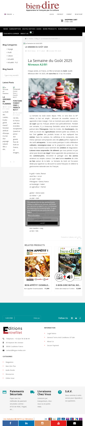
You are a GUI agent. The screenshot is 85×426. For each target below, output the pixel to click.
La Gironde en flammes (6, 100)
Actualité (11, 59)
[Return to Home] (26, 38)
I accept (42, 223)
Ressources (9, 374)
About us (50, 341)
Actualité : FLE (13, 62)
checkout (60, 14)
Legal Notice (51, 333)
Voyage (10, 49)
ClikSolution (29, 419)
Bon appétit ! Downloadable (40, 285)
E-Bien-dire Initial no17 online (65, 289)
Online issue (9, 378)
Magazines (9, 362)
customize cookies (42, 219)
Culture (10, 56)
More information (34, 215)
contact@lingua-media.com (16, 350)
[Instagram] (72, 318)
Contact (69, 14)
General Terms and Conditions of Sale (61, 337)
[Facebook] (80, 318)
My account (78, 14)
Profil (9, 52)
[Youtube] (76, 318)
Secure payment (53, 345)
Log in (52, 14)
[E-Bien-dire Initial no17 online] (68, 264)
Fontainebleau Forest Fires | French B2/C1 (16, 105)
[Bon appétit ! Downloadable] (37, 264)
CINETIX (19, 419)
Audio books (10, 370)
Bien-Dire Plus (10, 366)
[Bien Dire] (42, 5)
